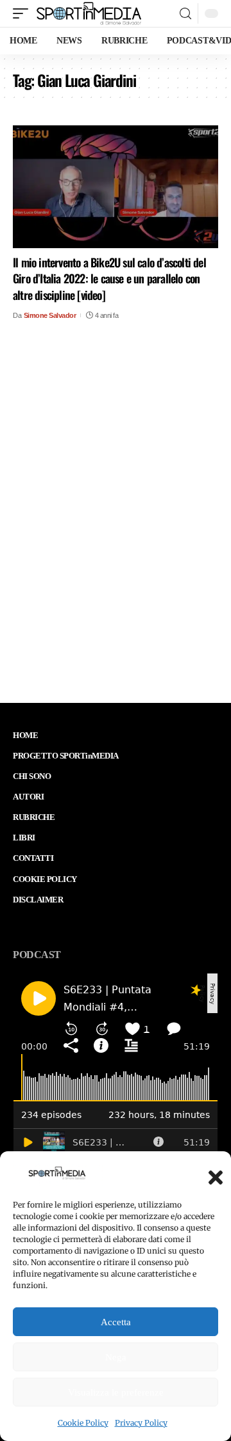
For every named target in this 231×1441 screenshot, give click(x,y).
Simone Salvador (50, 315)
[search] (185, 14)
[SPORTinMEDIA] (89, 13)
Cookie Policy (83, 1423)
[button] (211, 1173)
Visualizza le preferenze (116, 1392)
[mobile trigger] (24, 13)
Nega (115, 1357)
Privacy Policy (141, 1423)
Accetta (116, 1322)
